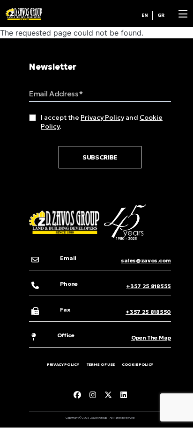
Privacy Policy (102, 117)
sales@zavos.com (146, 260)
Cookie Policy (137, 364)
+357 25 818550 (148, 311)
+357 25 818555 (148, 286)
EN (144, 15)
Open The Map (151, 337)
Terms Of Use (100, 364)
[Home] (24, 14)
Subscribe (100, 157)
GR (160, 15)
